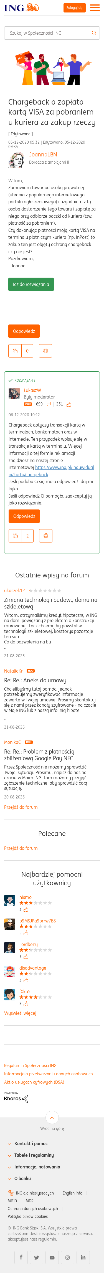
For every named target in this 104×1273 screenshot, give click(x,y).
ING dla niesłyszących (35, 1193)
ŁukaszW (32, 390)
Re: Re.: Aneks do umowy (35, 680)
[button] (15, 350)
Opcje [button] (45, 350)
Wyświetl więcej (20, 1013)
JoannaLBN (43, 154)
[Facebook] (21, 1257)
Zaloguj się (75, 8)
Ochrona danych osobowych (33, 1208)
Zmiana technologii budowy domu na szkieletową (50, 603)
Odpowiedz (24, 331)
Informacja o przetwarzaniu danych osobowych (48, 1073)
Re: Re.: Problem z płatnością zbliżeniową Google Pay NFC (39, 755)
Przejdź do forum (21, 807)
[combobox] (52, 33)
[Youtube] (52, 1257)
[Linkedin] (83, 1257)
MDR (30, 1200)
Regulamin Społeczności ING (30, 1065)
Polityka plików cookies (28, 1216)
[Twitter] (36, 1257)
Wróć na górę (52, 1128)
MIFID (12, 1200)
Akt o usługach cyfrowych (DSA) (34, 1082)
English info (72, 1193)
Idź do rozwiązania (31, 284)
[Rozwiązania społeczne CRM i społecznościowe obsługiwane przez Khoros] (16, 1097)
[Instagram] (67, 1257)
